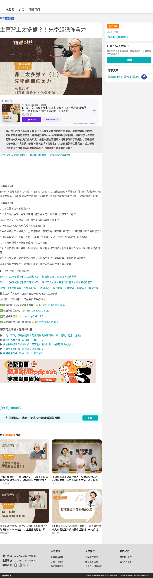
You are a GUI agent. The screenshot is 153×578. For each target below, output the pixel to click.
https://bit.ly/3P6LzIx (46, 322)
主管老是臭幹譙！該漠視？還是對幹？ (23, 348)
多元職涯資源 (57, 566)
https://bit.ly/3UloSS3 (38, 310)
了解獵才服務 (91, 556)
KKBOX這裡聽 (38, 155)
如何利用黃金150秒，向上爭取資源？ (23, 353)
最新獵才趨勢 (91, 561)
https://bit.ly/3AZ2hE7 (31, 316)
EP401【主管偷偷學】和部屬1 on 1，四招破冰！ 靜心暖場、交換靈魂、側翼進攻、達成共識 (49, 288)
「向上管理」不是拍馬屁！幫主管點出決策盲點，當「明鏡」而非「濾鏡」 (42, 335)
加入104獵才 (126, 561)
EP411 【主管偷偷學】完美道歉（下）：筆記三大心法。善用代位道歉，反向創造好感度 (46, 282)
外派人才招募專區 (93, 566)
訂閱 (129, 60)
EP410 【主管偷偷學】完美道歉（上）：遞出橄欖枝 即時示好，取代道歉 (38, 276)
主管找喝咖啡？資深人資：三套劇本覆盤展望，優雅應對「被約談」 (39, 344)
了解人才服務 (57, 561)
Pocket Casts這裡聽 (13, 155)
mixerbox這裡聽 (60, 155)
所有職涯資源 (7, 18)
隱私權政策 (6, 575)
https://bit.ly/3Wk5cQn (52, 305)
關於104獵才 (126, 556)
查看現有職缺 (57, 556)
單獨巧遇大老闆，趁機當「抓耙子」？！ (24, 339)
